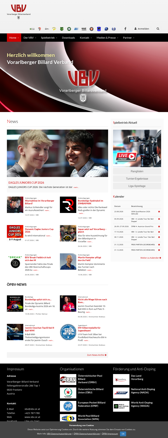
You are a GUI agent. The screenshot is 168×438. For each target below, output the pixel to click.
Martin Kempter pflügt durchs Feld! (89, 259)
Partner (127, 37)
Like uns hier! (32, 421)
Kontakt (84, 37)
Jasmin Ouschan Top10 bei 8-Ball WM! (40, 329)
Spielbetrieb (48, 37)
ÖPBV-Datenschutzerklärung (87, 433)
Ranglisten (137, 171)
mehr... (76, 187)
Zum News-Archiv (96, 354)
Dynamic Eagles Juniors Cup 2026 (39, 230)
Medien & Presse (106, 37)
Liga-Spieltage (137, 186)
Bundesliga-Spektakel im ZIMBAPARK (90, 202)
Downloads (68, 37)
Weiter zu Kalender (149, 257)
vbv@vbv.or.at (32, 409)
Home (12, 37)
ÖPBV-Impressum (110, 433)
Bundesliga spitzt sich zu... (38, 299)
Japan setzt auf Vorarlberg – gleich (92, 230)
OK (123, 433)
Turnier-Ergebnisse (137, 178)
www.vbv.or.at (32, 417)
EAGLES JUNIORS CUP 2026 (26, 182)
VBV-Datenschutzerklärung (59, 433)
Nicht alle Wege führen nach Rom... (92, 301)
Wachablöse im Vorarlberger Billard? (39, 202)
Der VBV (29, 37)
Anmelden (142, 28)
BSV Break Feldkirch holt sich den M (38, 259)
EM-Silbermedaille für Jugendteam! (89, 329)
